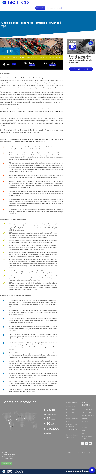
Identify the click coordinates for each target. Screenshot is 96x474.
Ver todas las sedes (7, 463)
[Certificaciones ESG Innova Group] (80, 471)
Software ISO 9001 (71, 406)
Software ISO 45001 (70, 414)
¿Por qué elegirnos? (88, 415)
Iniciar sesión (40, 8)
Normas (84, 433)
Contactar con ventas (54, 8)
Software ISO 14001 (72, 410)
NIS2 (67, 421)
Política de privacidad (74, 453)
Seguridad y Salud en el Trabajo (71, 425)
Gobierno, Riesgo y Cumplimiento (72, 436)
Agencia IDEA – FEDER (87, 437)
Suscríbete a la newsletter (86, 423)
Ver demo (85, 418)
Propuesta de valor (87, 409)
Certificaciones (86, 412)
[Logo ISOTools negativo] (12, 471)
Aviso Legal (63, 453)
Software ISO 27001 (72, 418)
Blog (83, 430)
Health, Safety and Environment (71, 431)
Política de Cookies (88, 453)
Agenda (84, 427)
